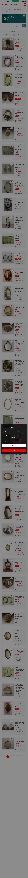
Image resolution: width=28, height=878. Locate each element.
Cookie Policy (18, 441)
